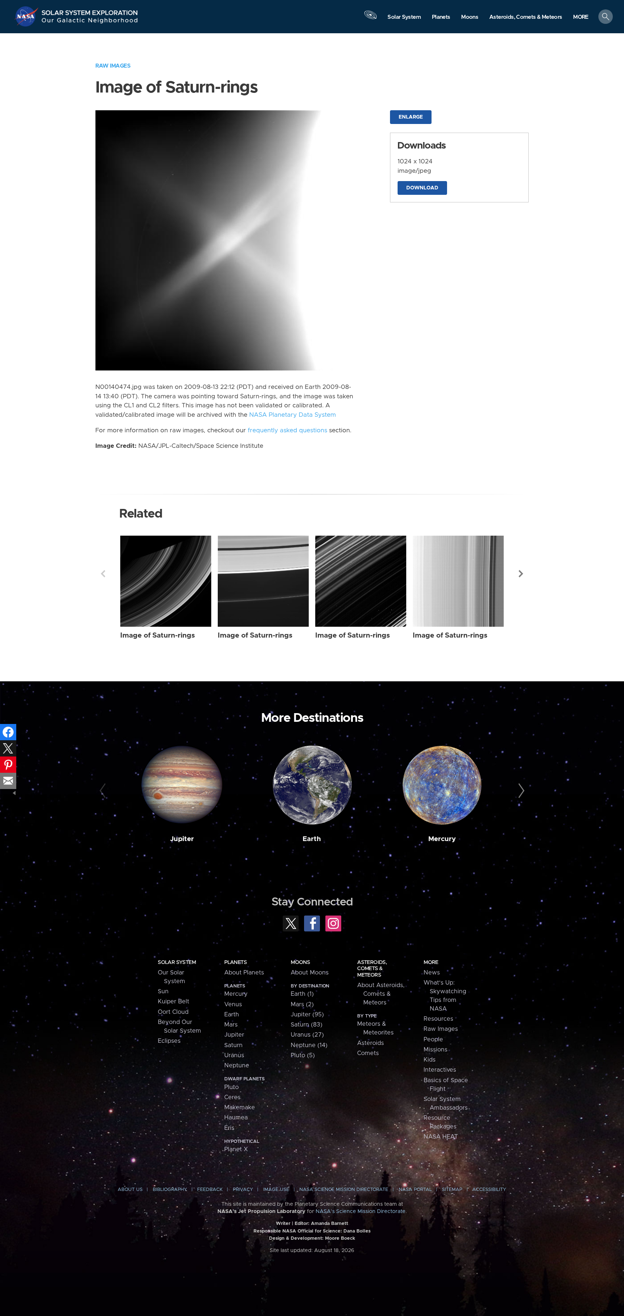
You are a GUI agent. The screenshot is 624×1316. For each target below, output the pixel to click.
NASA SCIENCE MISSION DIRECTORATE (343, 1189)
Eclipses (169, 1041)
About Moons (310, 973)
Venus (233, 1004)
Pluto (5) (303, 1055)
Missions (435, 1050)
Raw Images (112, 66)
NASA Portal (415, 1189)
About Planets (244, 973)
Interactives (440, 1070)
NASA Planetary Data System (292, 415)
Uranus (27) (307, 1035)
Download (422, 187)
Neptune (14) (309, 1045)
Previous (103, 574)
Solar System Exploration (90, 10)
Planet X (236, 1149)
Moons (300, 962)
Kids (430, 1060)
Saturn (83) (306, 1025)
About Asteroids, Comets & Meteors (380, 994)
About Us (130, 1189)
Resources (438, 1019)
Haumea (236, 1117)
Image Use (276, 1189)
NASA (27, 16)
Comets (368, 1053)
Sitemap (452, 1189)
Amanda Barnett (329, 1223)
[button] (581, 17)
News (432, 973)
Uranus (234, 1055)
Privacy (243, 1189)
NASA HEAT (441, 1137)
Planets (235, 962)
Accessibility (489, 1189)
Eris (229, 1128)
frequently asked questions (287, 430)
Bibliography (170, 1189)
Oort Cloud (173, 1012)
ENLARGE (411, 117)
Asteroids (370, 1043)
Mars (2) (302, 1004)
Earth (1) (302, 994)
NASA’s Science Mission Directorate (361, 1211)
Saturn (233, 1045)
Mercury (442, 839)
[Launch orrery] (370, 18)
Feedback (209, 1189)
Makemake (239, 1107)
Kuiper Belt (173, 1001)
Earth (312, 839)
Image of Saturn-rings (157, 635)
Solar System (177, 962)
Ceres (232, 1097)
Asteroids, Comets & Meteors (372, 969)
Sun (163, 991)
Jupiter (182, 839)
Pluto (231, 1087)
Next (521, 574)
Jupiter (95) (307, 1014)
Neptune (236, 1065)
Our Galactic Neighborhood (90, 21)
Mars (231, 1025)
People (433, 1039)
